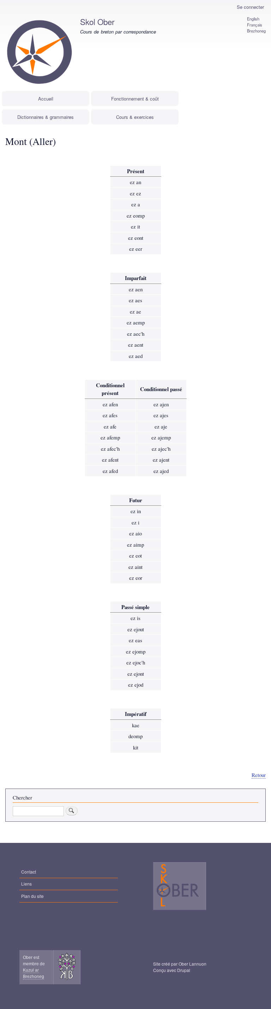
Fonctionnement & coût (135, 98)
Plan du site (32, 896)
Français (254, 25)
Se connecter (250, 7)
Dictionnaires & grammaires (45, 117)
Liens (26, 884)
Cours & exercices (135, 117)
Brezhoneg (256, 31)
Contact (28, 872)
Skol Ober (97, 21)
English (253, 19)
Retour (259, 774)
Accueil (45, 98)
